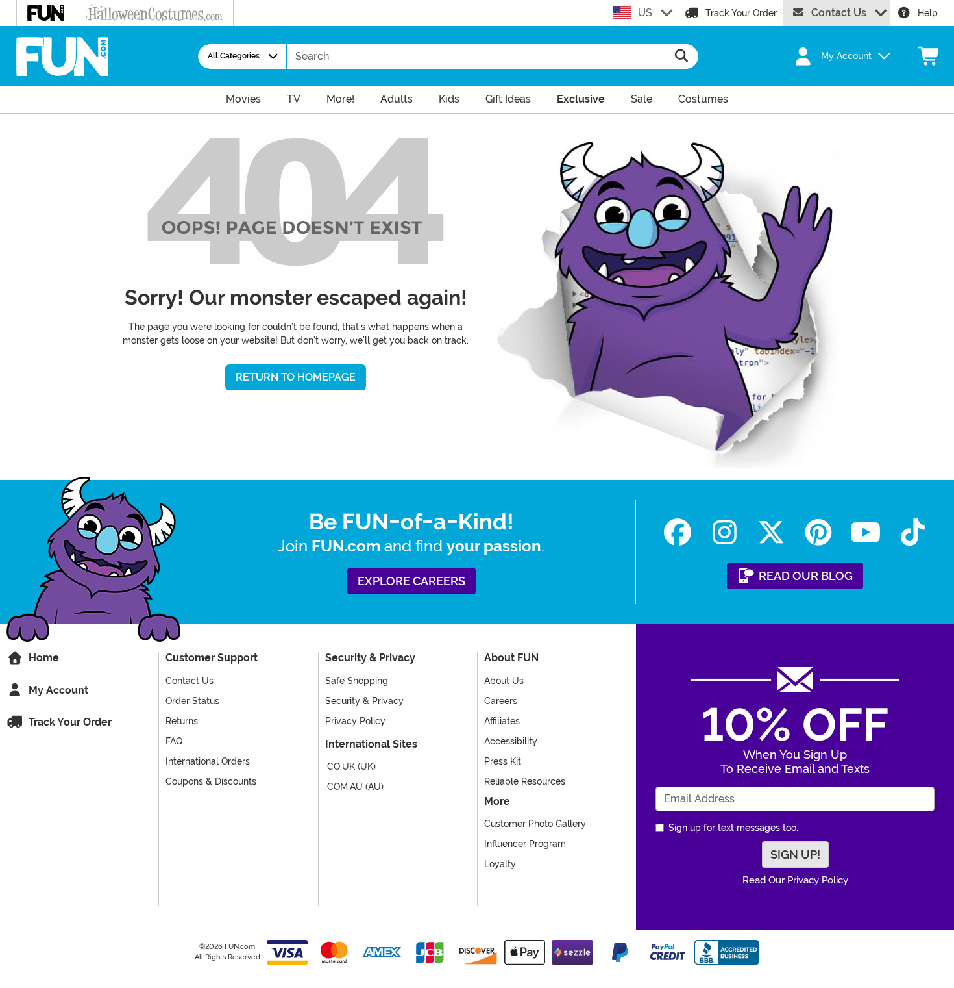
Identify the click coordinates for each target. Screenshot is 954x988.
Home (42, 658)
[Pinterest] (818, 532)
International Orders (207, 761)
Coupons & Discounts (210, 781)
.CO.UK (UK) (350, 766)
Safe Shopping (356, 681)
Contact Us (838, 12)
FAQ (173, 741)
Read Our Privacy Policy (795, 880)
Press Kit (502, 761)
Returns (181, 721)
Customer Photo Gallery (535, 823)
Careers (500, 701)
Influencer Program (525, 844)
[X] (772, 532)
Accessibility (510, 741)
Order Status (192, 701)
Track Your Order (741, 13)
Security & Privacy (364, 701)
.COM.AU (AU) (354, 786)
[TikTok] (913, 532)
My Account (57, 690)
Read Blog (804, 576)
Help (928, 13)
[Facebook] (678, 532)
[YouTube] (866, 532)
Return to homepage (296, 377)
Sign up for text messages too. (733, 827)
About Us (504, 681)
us (645, 12)
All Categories (234, 55)
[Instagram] (724, 532)
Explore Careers (411, 581)
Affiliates (502, 721)
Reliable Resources (524, 781)
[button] (834, 56)
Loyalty (500, 864)
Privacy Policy (355, 721)
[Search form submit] (681, 56)
